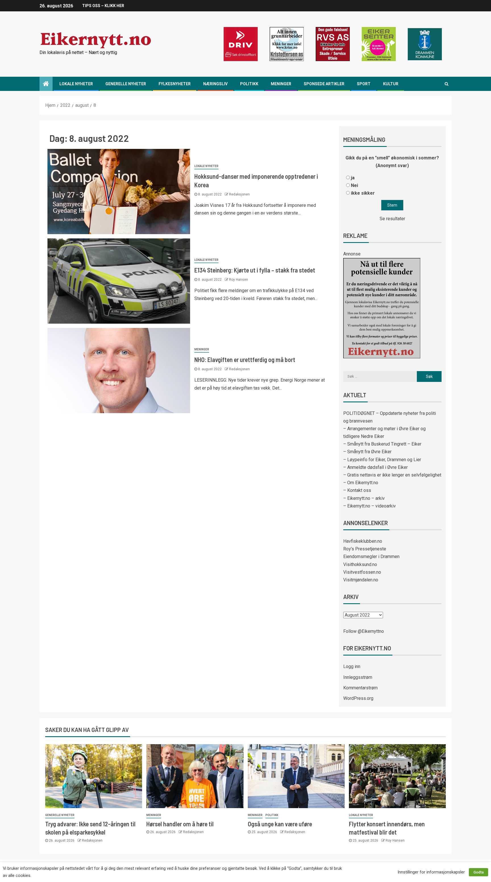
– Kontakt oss (357, 490)
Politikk (249, 84)
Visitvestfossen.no (362, 572)
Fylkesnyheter (175, 84)
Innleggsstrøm (357, 677)
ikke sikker (363, 193)
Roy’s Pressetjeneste (364, 549)
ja (353, 177)
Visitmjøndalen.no (360, 580)
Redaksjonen (239, 194)
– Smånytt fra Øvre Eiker (367, 451)
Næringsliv (215, 84)
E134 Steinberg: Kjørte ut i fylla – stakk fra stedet (254, 270)
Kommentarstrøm (360, 687)
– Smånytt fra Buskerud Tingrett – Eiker (382, 444)
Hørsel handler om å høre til (180, 823)
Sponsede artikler (324, 84)
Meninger (281, 84)
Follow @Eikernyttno (363, 631)
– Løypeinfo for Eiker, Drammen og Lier (382, 459)
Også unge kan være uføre (280, 823)
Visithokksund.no (360, 564)
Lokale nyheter (76, 84)
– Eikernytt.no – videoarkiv (369, 506)
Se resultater (392, 218)
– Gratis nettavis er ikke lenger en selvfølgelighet (392, 475)
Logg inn (351, 666)
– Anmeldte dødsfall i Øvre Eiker (375, 467)
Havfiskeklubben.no (362, 541)
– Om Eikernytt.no (360, 482)
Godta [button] (478, 872)
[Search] (446, 83)
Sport (364, 84)
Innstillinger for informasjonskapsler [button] (431, 872)
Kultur (390, 84)
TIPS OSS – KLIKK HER (103, 5)
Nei (354, 185)
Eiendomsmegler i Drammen (371, 556)
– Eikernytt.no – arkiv (364, 498)
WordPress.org (358, 698)
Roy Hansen (238, 280)
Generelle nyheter (125, 84)
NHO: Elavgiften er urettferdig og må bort (244, 359)
